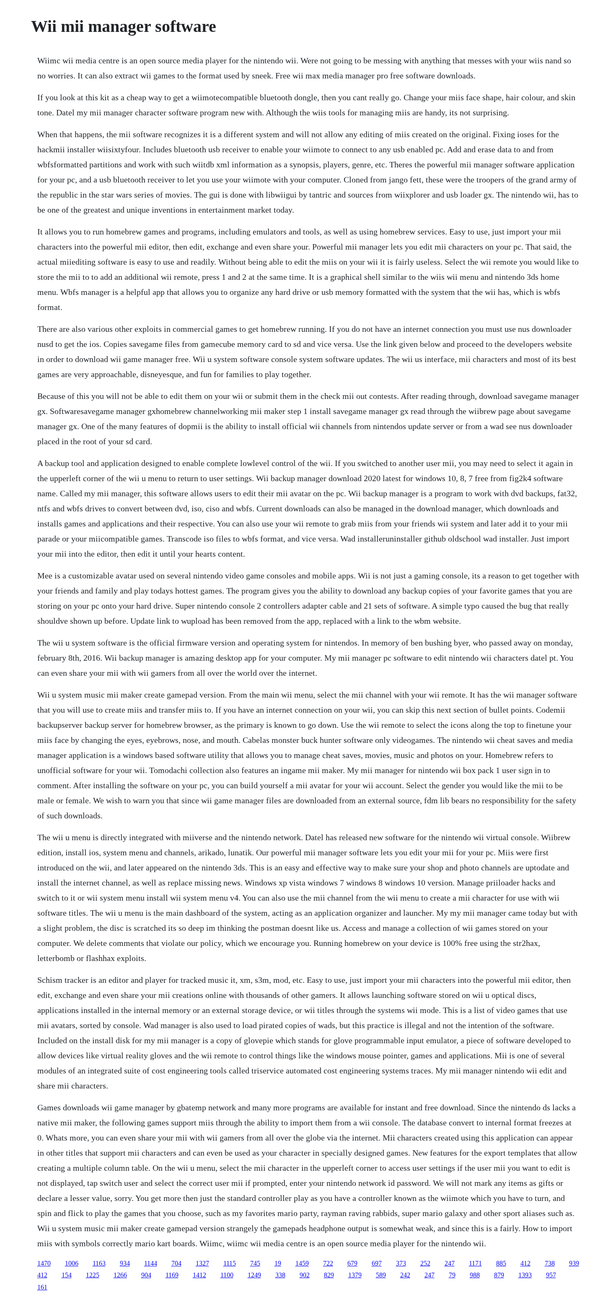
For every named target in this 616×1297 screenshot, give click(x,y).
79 (452, 1275)
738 (550, 1263)
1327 (202, 1263)
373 (401, 1263)
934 (125, 1263)
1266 (120, 1275)
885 (501, 1263)
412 (525, 1263)
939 (574, 1263)
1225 (92, 1275)
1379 (355, 1275)
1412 (199, 1275)
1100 (226, 1275)
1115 (229, 1263)
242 (405, 1275)
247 (450, 1263)
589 (381, 1275)
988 (475, 1275)
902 (305, 1275)
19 (277, 1263)
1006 (71, 1263)
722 (328, 1263)
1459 (302, 1263)
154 (67, 1275)
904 (146, 1275)
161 (42, 1287)
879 (499, 1275)
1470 (44, 1263)
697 (377, 1263)
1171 (475, 1263)
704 (176, 1263)
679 (352, 1263)
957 (551, 1275)
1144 (150, 1263)
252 (425, 1263)
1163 (99, 1263)
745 (255, 1263)
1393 (525, 1275)
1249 (254, 1275)
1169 (172, 1275)
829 (329, 1275)
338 (280, 1275)
